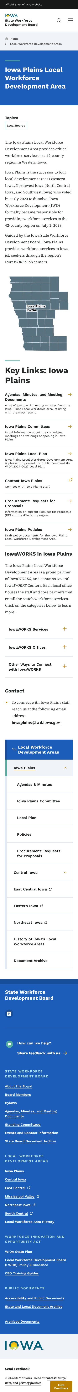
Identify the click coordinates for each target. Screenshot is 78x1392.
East (15, 1188)
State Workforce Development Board (21, 22)
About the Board (18, 1086)
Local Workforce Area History (29, 1222)
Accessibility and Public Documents (34, 1298)
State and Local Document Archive (33, 1306)
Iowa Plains (14, 1171)
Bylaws (11, 1103)
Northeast (18, 1205)
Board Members (18, 1095)
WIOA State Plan (18, 1252)
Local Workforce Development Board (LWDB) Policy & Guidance (35, 1262)
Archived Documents (22, 1321)
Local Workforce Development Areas (36, 43)
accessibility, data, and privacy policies (35, 1380)
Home (14, 38)
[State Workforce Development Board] (15, 16)
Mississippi (20, 1196)
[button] (61, 1386)
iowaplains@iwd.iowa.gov (36, 722)
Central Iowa (15, 1179)
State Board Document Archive (30, 1141)
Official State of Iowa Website (23, 4)
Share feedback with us (38, 1053)
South (16, 1213)
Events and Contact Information (31, 1133)
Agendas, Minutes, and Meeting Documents (31, 1113)
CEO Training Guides (22, 1273)
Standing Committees (23, 1124)
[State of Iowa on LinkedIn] (9, 1017)
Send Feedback (17, 1369)
